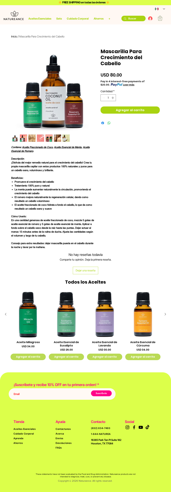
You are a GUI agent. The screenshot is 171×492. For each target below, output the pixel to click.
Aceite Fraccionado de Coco (37, 147)
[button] (40, 18)
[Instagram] (127, 427)
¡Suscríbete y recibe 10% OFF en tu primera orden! (55, 385)
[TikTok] (147, 427)
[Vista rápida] (28, 314)
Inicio (14, 36)
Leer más (128, 84)
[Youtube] (140, 427)
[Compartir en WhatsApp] (109, 123)
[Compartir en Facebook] (103, 123)
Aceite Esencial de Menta (67, 147)
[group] (85, 325)
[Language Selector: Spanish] (158, 9)
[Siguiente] (165, 314)
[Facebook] (134, 427)
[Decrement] (103, 98)
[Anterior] (6, 314)
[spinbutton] (108, 98)
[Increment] (113, 98)
